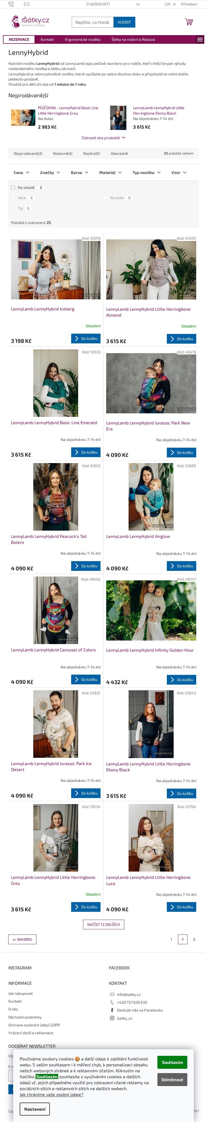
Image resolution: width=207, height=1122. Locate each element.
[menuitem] (19, 39)
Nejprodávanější (28, 153)
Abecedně (119, 153)
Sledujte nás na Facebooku (140, 1010)
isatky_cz (124, 1018)
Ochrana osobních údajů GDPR (34, 1025)
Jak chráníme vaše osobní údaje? (51, 1094)
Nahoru (24, 939)
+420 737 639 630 (132, 1002)
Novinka (120, 197)
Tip (23, 208)
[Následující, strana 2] (183, 939)
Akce (25, 197)
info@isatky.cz (129, 994)
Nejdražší (91, 153)
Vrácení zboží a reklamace (30, 1032)
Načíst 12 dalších (103, 924)
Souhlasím (172, 1062)
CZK (168, 4)
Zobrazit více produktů (101, 137)
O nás (13, 1009)
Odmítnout (172, 1079)
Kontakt (15, 1001)
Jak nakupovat (20, 993)
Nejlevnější (62, 153)
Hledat (124, 22)
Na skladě (30, 187)
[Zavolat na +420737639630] (16, 4)
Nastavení (34, 1108)
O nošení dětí (98, 4)
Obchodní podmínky (25, 1017)
